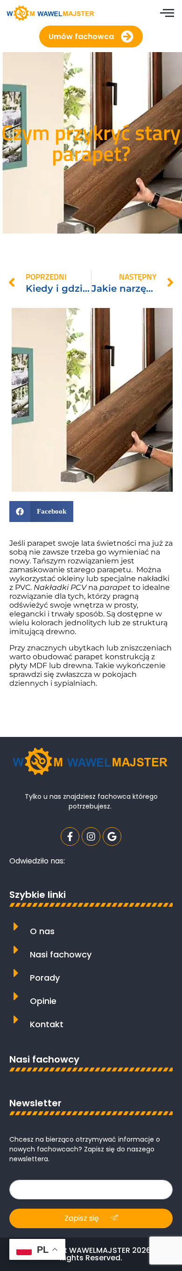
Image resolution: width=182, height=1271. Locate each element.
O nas (42, 931)
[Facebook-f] (70, 836)
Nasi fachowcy (60, 954)
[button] (41, 511)
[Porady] (16, 973)
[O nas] (16, 926)
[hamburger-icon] (166, 14)
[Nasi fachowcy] (16, 950)
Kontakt (46, 1024)
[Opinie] (16, 996)
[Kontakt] (16, 1019)
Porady (45, 977)
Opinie (43, 1001)
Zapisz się (82, 1218)
